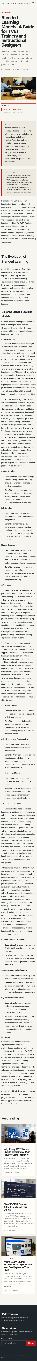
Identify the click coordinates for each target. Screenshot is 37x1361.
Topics (20, 3)
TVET (22, 223)
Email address (6, 1339)
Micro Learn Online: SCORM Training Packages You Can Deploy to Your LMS (18, 1266)
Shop (15, 3)
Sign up (31, 1343)
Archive (9, 3)
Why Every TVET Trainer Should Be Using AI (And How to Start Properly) (17, 1152)
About (26, 3)
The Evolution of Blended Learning (12, 109)
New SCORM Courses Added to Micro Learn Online (16, 1207)
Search (33, 3)
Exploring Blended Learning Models (13, 112)
